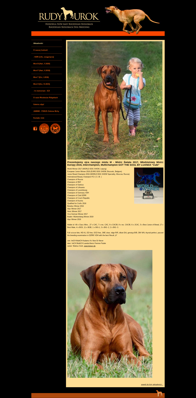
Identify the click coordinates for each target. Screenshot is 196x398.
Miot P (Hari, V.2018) (41, 70)
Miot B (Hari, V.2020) (41, 64)
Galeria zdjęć (38, 104)
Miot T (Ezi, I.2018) (41, 77)
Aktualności (38, 43)
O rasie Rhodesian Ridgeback (45, 98)
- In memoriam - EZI (41, 91)
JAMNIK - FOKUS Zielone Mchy (46, 111)
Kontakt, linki (38, 118)
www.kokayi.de (89, 246)
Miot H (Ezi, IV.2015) (41, 84)
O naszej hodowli (40, 50)
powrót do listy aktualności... (152, 384)
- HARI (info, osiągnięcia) (43, 57)
